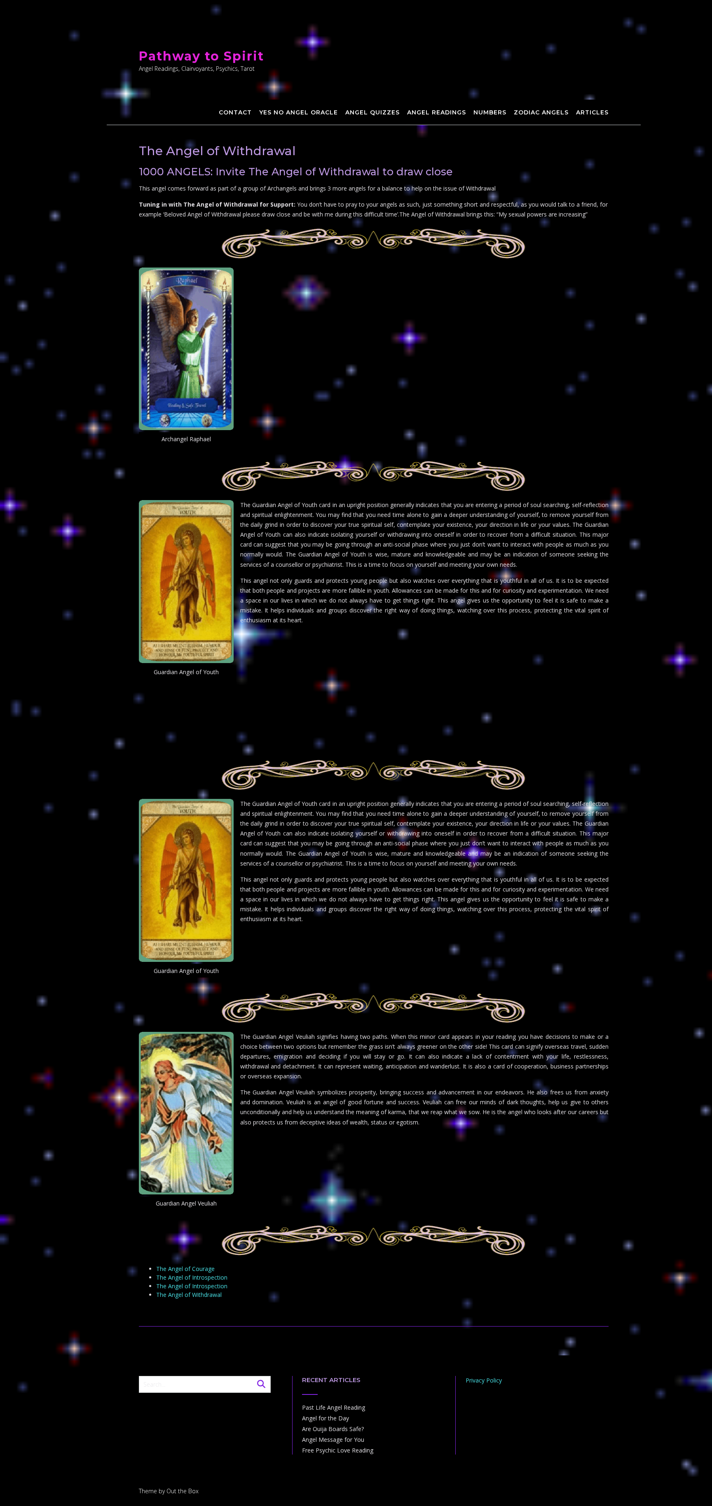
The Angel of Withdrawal (189, 1295)
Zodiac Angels (541, 112)
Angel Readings (436, 112)
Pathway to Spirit (201, 56)
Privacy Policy (484, 1380)
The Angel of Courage (185, 1269)
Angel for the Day (325, 1418)
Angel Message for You (333, 1439)
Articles (592, 112)
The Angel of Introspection (191, 1277)
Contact (235, 112)
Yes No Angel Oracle (298, 112)
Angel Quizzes (372, 112)
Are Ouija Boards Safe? (333, 1429)
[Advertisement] (374, 742)
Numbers (489, 112)
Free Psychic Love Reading (337, 1450)
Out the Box (182, 1491)
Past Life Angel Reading (333, 1407)
